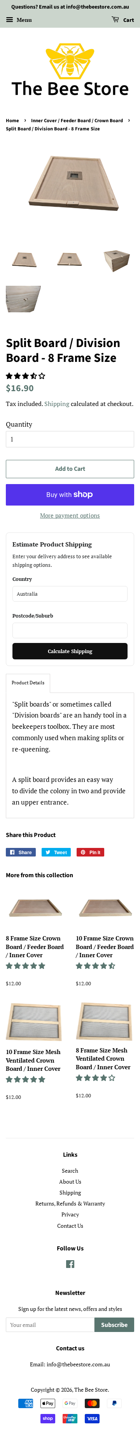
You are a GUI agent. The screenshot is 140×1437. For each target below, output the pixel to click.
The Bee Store (91, 1389)
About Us (70, 1181)
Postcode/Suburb (32, 615)
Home (12, 120)
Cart (128, 20)
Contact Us (70, 1225)
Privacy (70, 1214)
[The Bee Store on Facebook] (70, 1265)
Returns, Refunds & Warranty (70, 1203)
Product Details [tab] (28, 683)
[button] (26, 375)
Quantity (19, 424)
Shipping (56, 403)
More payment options (70, 515)
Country (22, 578)
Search (70, 1170)
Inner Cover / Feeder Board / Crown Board (77, 120)
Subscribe (114, 1325)
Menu (23, 19)
